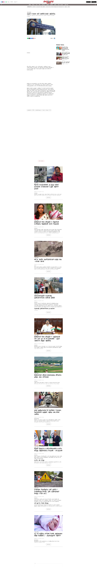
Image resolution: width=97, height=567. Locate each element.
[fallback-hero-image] (59, 48)
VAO (50, 110)
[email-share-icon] (33, 38)
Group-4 (44, 110)
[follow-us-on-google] (54, 38)
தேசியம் (33, 4)
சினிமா (39, 4)
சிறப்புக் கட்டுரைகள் (60, 4)
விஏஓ (47, 110)
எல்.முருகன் (41, 457)
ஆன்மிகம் (51, 4)
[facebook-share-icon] (30, 38)
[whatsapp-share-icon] (27, 38)
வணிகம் (55, 4)
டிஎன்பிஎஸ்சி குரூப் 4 (38, 110)
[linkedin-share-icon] (32, 38)
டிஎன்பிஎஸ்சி (29, 110)
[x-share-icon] (29, 38)
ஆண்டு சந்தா (66, 4)
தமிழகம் (30, 4)
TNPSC (33, 110)
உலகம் (36, 4)
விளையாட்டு (43, 4)
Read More (48, 197)
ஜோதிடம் (47, 4)
